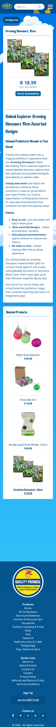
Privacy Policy (28, 676)
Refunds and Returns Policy (28, 680)
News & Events (28, 665)
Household (28, 623)
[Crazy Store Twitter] (20, 715)
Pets (28, 634)
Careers (28, 673)
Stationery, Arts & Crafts (28, 641)
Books (28, 608)
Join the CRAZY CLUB (28, 700)
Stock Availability (28, 93)
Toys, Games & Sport (28, 649)
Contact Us (28, 669)
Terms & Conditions (28, 684)
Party (28, 630)
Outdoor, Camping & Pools (28, 627)
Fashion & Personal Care (28, 619)
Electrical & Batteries (28, 615)
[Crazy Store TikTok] (43, 715)
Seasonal (28, 638)
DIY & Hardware (28, 612)
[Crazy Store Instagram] (28, 715)
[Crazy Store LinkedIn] (35, 715)
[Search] (39, 7)
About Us (28, 661)
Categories (11, 20)
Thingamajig (28, 645)
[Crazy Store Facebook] (13, 715)
